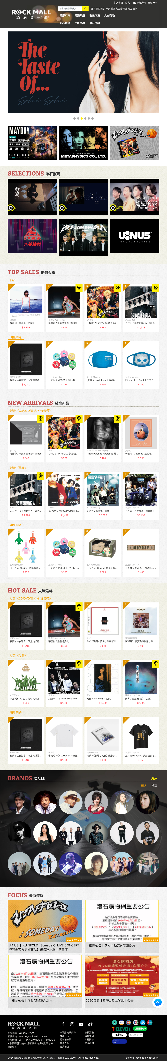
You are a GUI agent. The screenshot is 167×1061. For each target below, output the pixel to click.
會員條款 (64, 1043)
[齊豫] (96, 802)
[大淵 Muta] (122, 833)
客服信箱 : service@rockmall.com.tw (27, 1036)
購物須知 (89, 1035)
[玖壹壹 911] (147, 864)
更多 (154, 778)
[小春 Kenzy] (96, 833)
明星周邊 (95, 15)
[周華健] (19, 802)
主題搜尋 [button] (80, 23)
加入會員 (118, 2)
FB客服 (158, 1002)
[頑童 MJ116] (71, 833)
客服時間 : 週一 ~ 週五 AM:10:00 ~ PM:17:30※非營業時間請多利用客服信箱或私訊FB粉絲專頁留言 (31, 1043)
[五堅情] (19, 864)
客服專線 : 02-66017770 (21, 1032)
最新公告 (64, 1035)
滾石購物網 (32, 14)
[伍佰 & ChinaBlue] (96, 864)
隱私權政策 (65, 1039)
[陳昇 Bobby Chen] (45, 802)
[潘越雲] (122, 802)
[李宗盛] (71, 864)
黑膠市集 (65, 15)
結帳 (152, 2)
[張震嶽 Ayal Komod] (71, 802)
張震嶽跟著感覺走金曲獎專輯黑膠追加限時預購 (116, 8)
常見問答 (89, 1039)
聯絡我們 (89, 1043)
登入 (127, 2)
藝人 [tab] (144, 785)
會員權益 (64, 1046)
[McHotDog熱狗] (19, 833)
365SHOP (153, 1057)
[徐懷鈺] (147, 802)
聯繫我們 (141, 2)
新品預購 (65, 23)
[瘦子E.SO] (147, 833)
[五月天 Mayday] (122, 864)
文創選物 (109, 15)
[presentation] (4, 310)
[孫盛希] (45, 833)
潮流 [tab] (154, 785)
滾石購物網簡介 (68, 1032)
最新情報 (95, 23)
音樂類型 (80, 15)
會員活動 (89, 1032)
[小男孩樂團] (45, 864)
